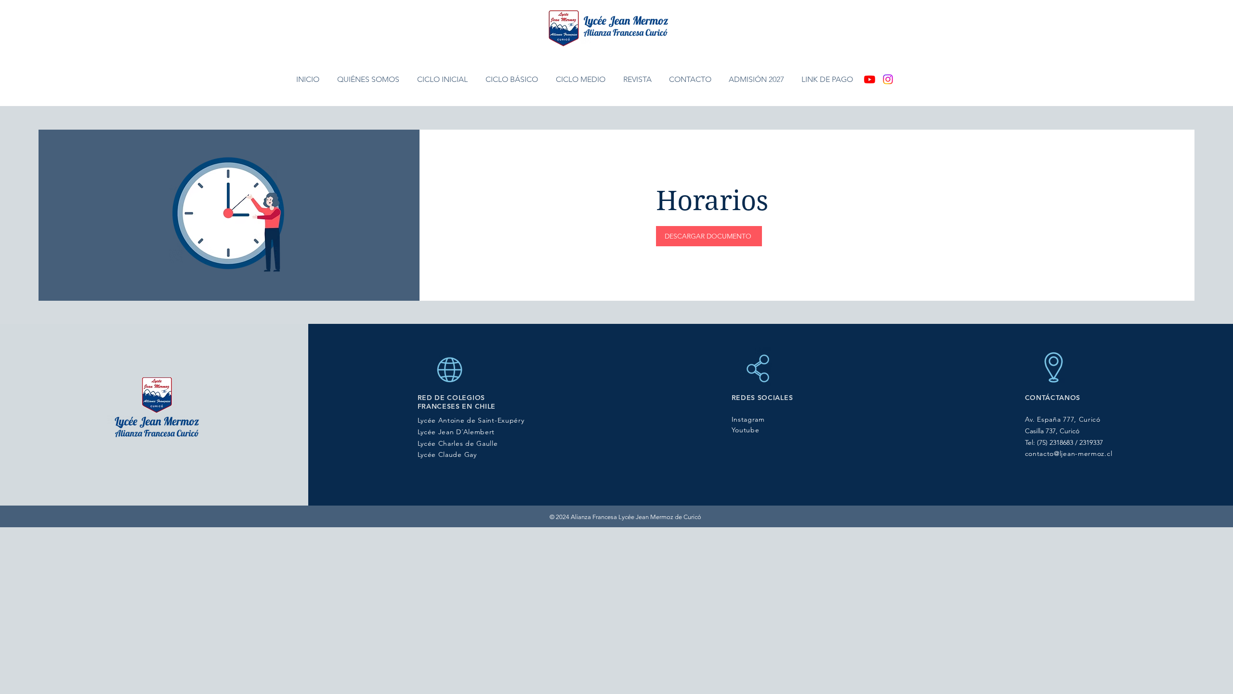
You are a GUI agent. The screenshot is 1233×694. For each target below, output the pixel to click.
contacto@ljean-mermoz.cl (1069, 453)
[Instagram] (887, 79)
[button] (370, 79)
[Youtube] (869, 79)
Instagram (748, 419)
